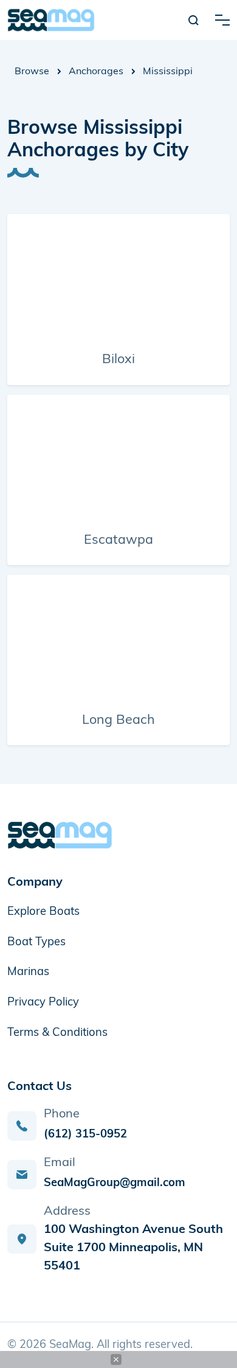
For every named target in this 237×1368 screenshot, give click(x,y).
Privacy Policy (43, 1003)
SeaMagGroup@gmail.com (114, 1183)
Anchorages (96, 72)
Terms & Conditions (57, 1033)
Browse (32, 72)
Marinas (28, 972)
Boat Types (36, 942)
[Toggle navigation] (222, 20)
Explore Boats (43, 912)
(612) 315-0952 (85, 1135)
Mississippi (168, 72)
